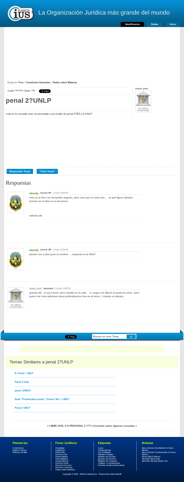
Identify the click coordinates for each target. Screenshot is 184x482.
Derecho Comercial (63, 467)
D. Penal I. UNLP (24, 373)
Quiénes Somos (20, 450)
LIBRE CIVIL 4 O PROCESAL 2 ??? (70, 425)
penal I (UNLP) (23, 390)
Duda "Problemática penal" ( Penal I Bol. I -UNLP (42, 399)
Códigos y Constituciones (109, 463)
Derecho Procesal (63, 465)
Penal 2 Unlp (22, 382)
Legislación (60, 450)
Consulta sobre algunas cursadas (114, 425)
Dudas (154, 24)
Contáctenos (18, 448)
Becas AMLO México (151, 457)
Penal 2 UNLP (22, 408)
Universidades (61, 457)
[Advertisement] (92, 52)
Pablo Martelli (115, 474)
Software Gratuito (105, 454)
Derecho (20, 13)
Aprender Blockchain (151, 459)
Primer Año (60, 452)
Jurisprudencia (61, 461)
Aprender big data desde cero (155, 461)
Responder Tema (20, 171)
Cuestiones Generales (38, 82)
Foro (21, 82)
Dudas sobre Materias (65, 82)
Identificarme (132, 24)
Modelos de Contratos (107, 461)
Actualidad (59, 448)
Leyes (100, 448)
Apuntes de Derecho (107, 459)
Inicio (173, 24)
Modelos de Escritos (107, 457)
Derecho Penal (61, 463)
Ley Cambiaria (104, 452)
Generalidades (61, 459)
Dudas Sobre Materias (65, 469)
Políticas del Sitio (20, 452)
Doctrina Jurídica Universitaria (111, 465)
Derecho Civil (61, 454)
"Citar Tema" (47, 171)
